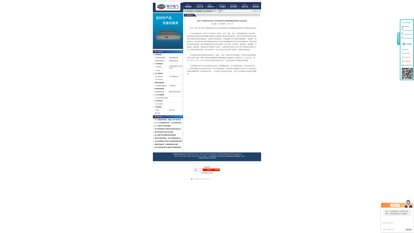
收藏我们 (199, 11)
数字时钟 (157, 113)
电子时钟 (171, 110)
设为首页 (190, 11)
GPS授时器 (158, 67)
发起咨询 (408, 229)
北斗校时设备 (159, 76)
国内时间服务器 (159, 60)
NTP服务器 (172, 86)
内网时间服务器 (173, 60)
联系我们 (209, 11)
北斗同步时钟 (159, 79)
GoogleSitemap (237, 154)
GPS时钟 (157, 70)
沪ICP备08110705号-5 (227, 154)
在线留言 (405, 61)
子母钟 (157, 110)
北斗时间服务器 (173, 76)
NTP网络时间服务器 (161, 86)
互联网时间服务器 (160, 57)
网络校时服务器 (159, 92)
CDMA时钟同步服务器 (161, 98)
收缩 (398, 38)
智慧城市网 (207, 167)
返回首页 (171, 156)
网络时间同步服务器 (175, 92)
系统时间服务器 (173, 57)
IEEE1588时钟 (159, 104)
